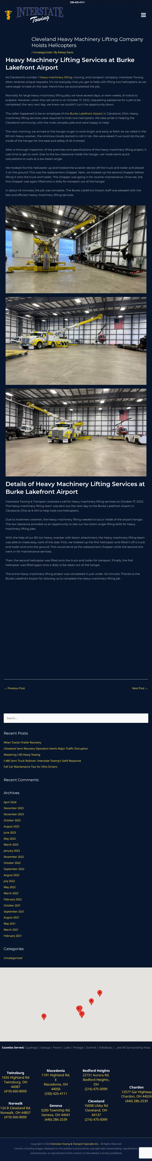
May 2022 (10, 887)
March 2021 (11, 929)
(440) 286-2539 (56, 1119)
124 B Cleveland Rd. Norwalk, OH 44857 (15, 1110)
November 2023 (14, 814)
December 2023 (14, 808)
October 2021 (12, 905)
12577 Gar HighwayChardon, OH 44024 (136, 1094)
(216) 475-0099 (96, 1089)
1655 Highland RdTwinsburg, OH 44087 (15, 1082)
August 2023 (11, 826)
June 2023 (10, 832)
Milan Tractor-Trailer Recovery (23, 742)
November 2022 (14, 856)
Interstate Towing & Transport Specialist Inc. (75, 1143)
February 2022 (13, 899)
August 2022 (11, 875)
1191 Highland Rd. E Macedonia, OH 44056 (56, 1082)
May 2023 (10, 838)
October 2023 (12, 820)
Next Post (140, 688)
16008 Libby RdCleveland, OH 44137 (96, 1110)
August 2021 (11, 917)
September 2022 (14, 869)
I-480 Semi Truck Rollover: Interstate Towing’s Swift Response (42, 760)
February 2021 (13, 935)
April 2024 (10, 802)
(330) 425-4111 (56, 1093)
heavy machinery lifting (56, 77)
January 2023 (12, 850)
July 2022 (9, 881)
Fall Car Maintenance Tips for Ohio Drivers (30, 766)
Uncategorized (42, 52)
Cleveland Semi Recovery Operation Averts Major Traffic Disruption (46, 748)
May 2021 (10, 923)
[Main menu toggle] (143, 15)
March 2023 (11, 844)
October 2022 (12, 863)
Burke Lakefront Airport (86, 113)
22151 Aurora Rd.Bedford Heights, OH (96, 1079)
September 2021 (14, 911)
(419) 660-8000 (15, 1091)
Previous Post (14, 688)
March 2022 (11, 893)
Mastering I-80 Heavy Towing (22, 754)
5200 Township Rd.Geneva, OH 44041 (55, 1112)
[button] (44, 1017)
